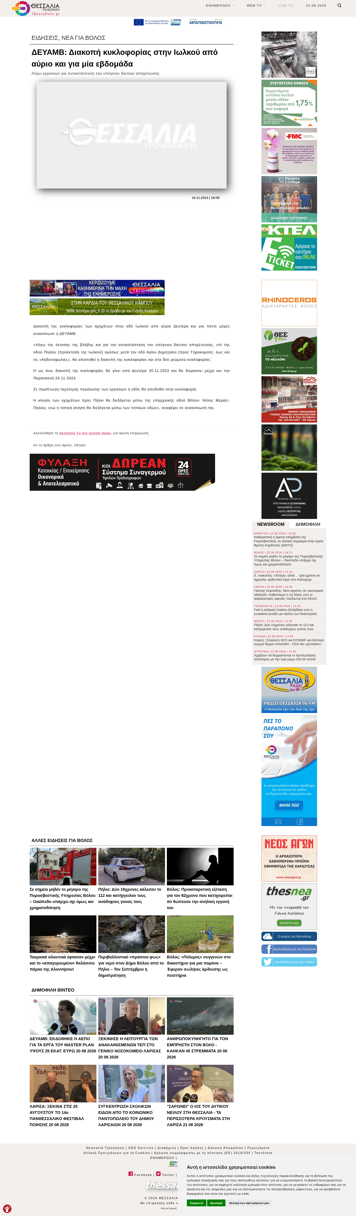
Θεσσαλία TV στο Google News (85, 433)
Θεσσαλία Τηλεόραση (105, 1147)
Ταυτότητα (263, 1152)
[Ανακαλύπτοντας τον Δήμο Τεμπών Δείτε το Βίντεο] (289, 55)
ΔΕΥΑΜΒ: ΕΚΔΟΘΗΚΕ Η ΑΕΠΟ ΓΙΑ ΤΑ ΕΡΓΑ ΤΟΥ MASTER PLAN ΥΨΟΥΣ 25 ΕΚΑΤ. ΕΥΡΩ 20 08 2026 (63, 1044)
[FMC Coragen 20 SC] (289, 151)
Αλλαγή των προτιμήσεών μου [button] (249, 1203)
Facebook (142, 1175)
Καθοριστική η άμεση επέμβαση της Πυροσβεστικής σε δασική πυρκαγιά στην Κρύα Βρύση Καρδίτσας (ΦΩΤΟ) (288, 539)
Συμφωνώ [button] (196, 1203)
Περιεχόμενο (258, 1147)
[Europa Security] (122, 472)
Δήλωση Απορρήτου (225, 1147)
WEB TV (254, 5)
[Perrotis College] (289, 199)
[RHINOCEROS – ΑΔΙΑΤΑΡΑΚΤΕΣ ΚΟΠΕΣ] (289, 303)
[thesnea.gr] (289, 907)
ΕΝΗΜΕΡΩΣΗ (218, 5)
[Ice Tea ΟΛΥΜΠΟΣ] (289, 447)
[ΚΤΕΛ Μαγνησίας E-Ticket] (289, 247)
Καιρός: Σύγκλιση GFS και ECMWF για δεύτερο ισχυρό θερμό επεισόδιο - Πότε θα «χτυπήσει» (289, 640)
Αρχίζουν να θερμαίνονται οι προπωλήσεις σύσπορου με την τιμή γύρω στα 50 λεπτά (285, 655)
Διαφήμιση (167, 1147)
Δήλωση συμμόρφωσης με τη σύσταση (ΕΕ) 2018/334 (202, 1152)
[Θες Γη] (289, 351)
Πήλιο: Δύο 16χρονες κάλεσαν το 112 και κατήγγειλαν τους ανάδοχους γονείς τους (284, 625)
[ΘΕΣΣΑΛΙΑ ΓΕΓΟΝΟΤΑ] (97, 288)
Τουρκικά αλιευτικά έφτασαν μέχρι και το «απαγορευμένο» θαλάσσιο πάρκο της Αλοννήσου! (62, 963)
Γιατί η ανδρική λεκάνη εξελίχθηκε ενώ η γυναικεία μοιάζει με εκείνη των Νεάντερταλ (285, 610)
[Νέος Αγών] (289, 858)
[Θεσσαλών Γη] (97, 306)
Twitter (168, 1175)
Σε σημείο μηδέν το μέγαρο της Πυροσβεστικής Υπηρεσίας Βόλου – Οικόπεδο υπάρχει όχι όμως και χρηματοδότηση (288, 558)
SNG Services (141, 1147)
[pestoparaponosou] (289, 770)
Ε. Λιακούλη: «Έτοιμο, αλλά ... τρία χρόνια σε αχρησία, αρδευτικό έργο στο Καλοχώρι (287, 575)
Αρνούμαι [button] (216, 1203)
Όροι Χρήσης (192, 1147)
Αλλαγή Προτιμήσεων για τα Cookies (117, 1152)
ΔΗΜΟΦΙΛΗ (308, 524)
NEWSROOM (270, 524)
